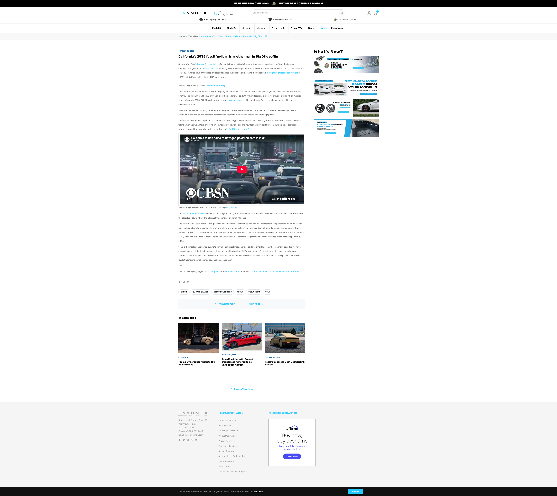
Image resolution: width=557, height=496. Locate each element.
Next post (255, 304)
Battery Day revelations (208, 64)
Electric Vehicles (223, 292)
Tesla (240, 292)
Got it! (355, 491)
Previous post (227, 304)
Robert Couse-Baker (215, 86)
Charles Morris (233, 271)
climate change (200, 292)
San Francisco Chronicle (193, 213)
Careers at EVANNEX (227, 420)
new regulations (234, 100)
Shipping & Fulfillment (228, 430)
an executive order (210, 68)
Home (182, 36)
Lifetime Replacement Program (232, 471)
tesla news (254, 292)
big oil (184, 292)
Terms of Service (226, 461)
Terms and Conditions (228, 446)
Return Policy (224, 425)
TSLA (267, 292)
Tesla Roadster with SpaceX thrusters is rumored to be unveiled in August (237, 362)
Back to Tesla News (243, 389)
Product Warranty (226, 436)
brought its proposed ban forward (282, 73)
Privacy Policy (225, 441)
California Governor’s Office (262, 271)
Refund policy (224, 466)
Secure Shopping (226, 451)
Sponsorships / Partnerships (231, 456)
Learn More (258, 491)
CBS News (231, 208)
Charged (214, 271)
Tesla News (194, 36)
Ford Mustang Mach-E (238, 129)
